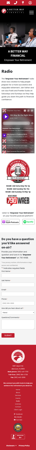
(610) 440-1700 (23, 372)
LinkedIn (19, 417)
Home (18, 390)
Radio (18, 401)
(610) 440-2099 (19, 377)
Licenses (18, 404)
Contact (18, 407)
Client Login (18, 410)
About (18, 393)
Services (18, 395)
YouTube (19, 420)
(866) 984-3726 (22, 375)
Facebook (18, 414)
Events (18, 398)
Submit (8, 335)
